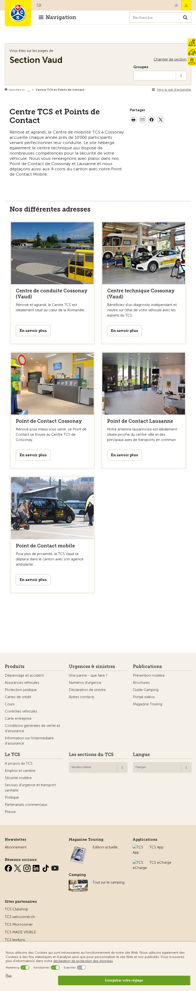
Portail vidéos (144, 697)
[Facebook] (9, 867)
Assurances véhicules (22, 682)
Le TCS (12, 754)
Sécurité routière (18, 778)
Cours (10, 704)
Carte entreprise (18, 718)
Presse (10, 812)
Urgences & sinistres (92, 666)
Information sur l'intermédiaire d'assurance (29, 741)
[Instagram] (27, 867)
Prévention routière (149, 675)
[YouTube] (55, 867)
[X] (18, 867)
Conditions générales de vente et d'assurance (32, 728)
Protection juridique (21, 690)
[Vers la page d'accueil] (18, 13)
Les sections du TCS (91, 754)
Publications (147, 666)
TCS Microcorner (19, 924)
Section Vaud (36, 60)
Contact (176, 5)
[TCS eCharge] (140, 862)
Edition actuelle (105, 847)
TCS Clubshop (16, 909)
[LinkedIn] (37, 867)
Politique (12, 797)
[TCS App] (139, 847)
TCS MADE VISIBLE (20, 932)
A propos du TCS (19, 763)
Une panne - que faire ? (88, 675)
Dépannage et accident (24, 675)
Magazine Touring (147, 704)
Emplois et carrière (20, 770)
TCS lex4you (15, 940)
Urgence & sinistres (186, 5)
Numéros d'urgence (85, 682)
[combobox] (98, 767)
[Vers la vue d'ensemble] (85, 89)
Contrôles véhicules (21, 711)
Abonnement (16, 847)
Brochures (141, 682)
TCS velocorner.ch (20, 917)
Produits (14, 666)
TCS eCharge (160, 862)
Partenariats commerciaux (26, 804)
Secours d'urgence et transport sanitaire (30, 787)
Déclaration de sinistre (87, 690)
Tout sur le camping (109, 882)
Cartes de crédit (18, 697)
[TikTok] (46, 867)
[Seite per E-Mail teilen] (142, 120)
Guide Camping (145, 690)
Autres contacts (81, 697)
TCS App (156, 847)
